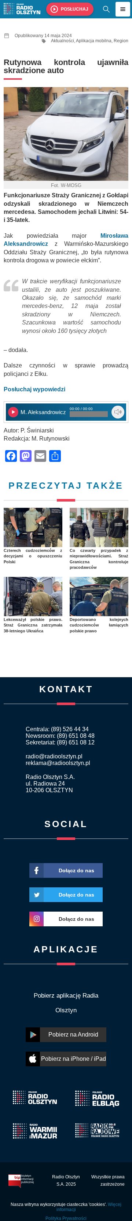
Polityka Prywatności (66, 1218)
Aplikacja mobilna (93, 40)
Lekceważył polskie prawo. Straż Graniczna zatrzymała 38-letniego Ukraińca (33, 625)
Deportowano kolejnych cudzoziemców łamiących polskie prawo (99, 625)
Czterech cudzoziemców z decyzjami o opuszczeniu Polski (33, 556)
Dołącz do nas (76, 870)
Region (121, 40)
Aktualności (62, 40)
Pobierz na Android (73, 1034)
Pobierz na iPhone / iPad (73, 1059)
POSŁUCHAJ (74, 9)
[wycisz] (117, 412)
